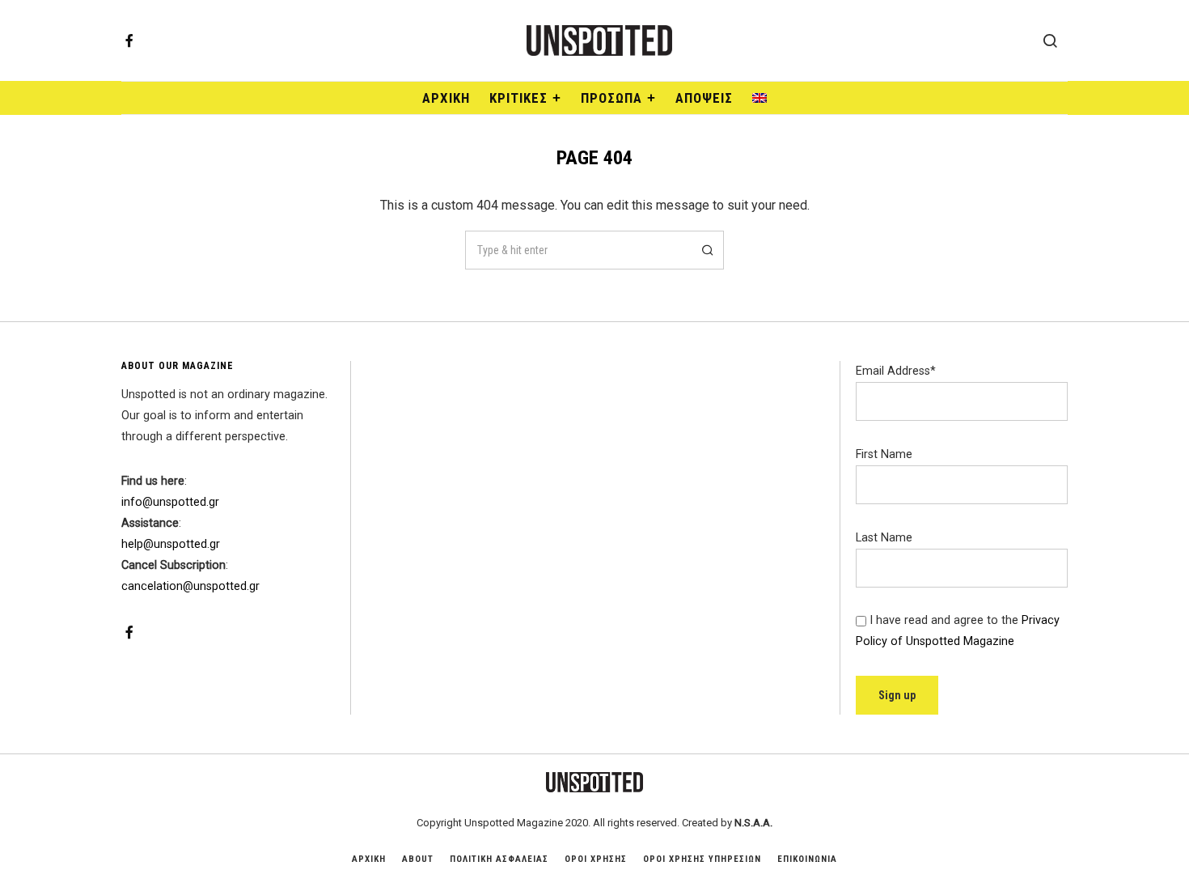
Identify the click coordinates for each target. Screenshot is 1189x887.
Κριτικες (518, 98)
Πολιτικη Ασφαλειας (499, 859)
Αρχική (446, 98)
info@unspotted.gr (170, 502)
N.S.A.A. (753, 823)
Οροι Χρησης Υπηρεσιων (702, 859)
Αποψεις (704, 98)
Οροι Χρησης (596, 859)
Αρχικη (369, 859)
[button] (704, 250)
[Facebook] (129, 40)
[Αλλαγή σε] (759, 98)
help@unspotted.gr (170, 544)
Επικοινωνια (807, 859)
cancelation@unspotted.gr (190, 586)
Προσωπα (611, 98)
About (418, 859)
